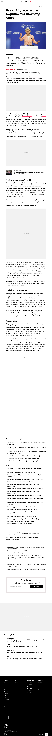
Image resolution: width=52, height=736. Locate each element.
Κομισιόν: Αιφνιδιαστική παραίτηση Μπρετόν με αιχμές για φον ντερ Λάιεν (29, 173)
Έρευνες (5, 697)
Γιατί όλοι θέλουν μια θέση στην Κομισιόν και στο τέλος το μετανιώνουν (25, 555)
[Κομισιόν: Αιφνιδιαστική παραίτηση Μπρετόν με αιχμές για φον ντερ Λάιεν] (9, 172)
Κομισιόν (12, 6)
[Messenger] (13, 72)
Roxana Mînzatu (27, 116)
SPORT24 (39, 684)
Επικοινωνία (17, 689)
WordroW (35, 569)
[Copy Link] (17, 72)
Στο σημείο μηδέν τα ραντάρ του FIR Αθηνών (18, 550)
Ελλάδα (5, 682)
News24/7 (40, 682)
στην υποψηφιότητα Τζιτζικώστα (33, 281)
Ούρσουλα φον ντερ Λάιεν (20, 537)
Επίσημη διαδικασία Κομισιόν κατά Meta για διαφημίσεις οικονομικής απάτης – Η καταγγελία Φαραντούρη (26, 558)
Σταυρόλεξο (25, 569)
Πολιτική (8, 6)
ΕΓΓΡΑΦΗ (26, 717)
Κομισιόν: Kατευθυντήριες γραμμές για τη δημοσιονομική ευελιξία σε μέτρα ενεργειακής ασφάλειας (25, 547)
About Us (17, 682)
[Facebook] (7, 72)
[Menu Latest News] (50, 1)
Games (12, 569)
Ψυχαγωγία (6, 693)
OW (39, 689)
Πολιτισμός (6, 691)
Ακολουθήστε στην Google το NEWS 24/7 (16, 564)
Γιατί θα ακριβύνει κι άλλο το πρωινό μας (17, 553)
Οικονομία (6, 689)
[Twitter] (10, 72)
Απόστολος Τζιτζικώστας (33, 537)
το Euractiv (9, 121)
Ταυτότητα (17, 684)
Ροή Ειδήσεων (6, 699)
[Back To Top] (46, 734)
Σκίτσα (5, 701)
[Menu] (2, 1)
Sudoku (31, 569)
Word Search (42, 569)
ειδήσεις (42, 564)
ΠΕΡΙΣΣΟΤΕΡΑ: (9, 544)
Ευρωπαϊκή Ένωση (10, 539)
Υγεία (5, 695)
